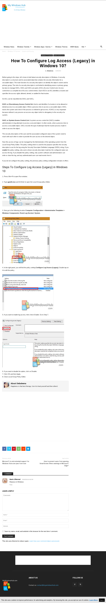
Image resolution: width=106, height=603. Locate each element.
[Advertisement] (66, 8)
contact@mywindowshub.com (47, 585)
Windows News (9, 47)
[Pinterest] (14, 449)
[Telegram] (28, 449)
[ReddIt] (23, 449)
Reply (11, 484)
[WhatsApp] (19, 449)
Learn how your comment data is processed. (44, 541)
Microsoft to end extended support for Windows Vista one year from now (15, 462)
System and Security (59, 55)
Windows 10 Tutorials (14, 51)
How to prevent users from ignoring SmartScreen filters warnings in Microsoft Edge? (54, 463)
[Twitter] (9, 449)
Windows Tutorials (23, 47)
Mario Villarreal (15, 479)
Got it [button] (102, 600)
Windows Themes (61, 47)
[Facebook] (4, 449)
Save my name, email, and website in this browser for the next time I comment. (31, 531)
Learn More (93, 600)
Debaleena (50, 71)
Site (83, 47)
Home (4, 51)
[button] (101, 47)
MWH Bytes (74, 47)
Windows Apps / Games (42, 47)
